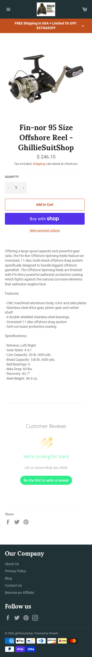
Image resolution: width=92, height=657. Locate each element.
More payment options (45, 230)
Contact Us (13, 585)
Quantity (12, 177)
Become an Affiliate (19, 593)
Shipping (39, 164)
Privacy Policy (15, 571)
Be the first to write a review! (46, 480)
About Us (12, 564)
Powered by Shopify (46, 633)
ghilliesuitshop (24, 633)
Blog (8, 578)
